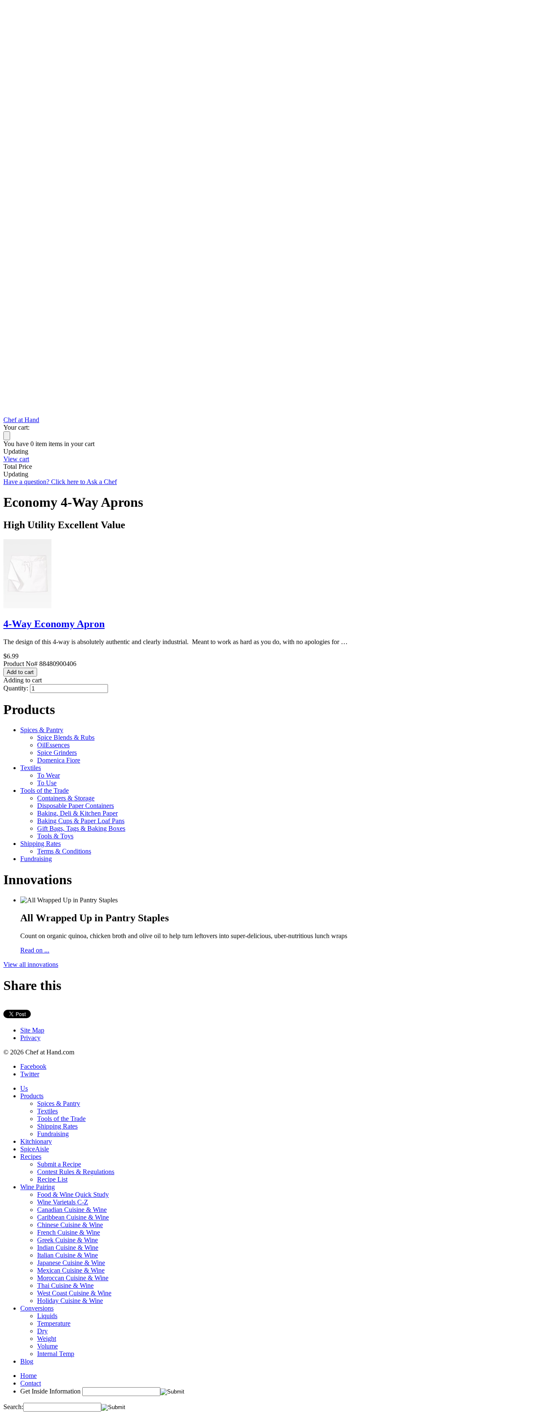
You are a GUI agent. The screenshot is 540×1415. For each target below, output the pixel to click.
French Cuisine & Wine (68, 1232)
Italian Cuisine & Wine (67, 1255)
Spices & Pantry (41, 729)
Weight (46, 1338)
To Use (47, 782)
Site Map (32, 1030)
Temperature (53, 1323)
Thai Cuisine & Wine (65, 1285)
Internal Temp (55, 1353)
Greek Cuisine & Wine (67, 1240)
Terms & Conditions (64, 851)
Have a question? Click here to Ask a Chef (60, 481)
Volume (47, 1346)
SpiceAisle (34, 1149)
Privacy (30, 1037)
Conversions (37, 1308)
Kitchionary (36, 1141)
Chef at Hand (21, 419)
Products (31, 1095)
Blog (26, 1361)
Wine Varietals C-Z (62, 1202)
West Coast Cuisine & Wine (74, 1293)
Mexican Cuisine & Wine (71, 1270)
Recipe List (52, 1179)
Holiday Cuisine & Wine (70, 1300)
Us (24, 1088)
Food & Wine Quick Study (73, 1194)
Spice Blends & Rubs (65, 737)
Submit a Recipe (59, 1164)
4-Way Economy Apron (54, 623)
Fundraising (36, 858)
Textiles (30, 767)
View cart (16, 459)
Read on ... (34, 950)
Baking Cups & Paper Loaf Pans (80, 820)
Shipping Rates (40, 843)
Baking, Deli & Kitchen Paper (77, 813)
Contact (30, 1383)
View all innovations (30, 964)
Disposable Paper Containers (75, 805)
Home (28, 1375)
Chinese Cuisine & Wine (70, 1224)
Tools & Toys (55, 836)
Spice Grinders (57, 752)
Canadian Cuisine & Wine (72, 1209)
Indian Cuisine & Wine (67, 1247)
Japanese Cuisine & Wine (71, 1262)
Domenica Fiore (58, 760)
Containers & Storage (65, 798)
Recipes (30, 1156)
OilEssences (53, 745)
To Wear (48, 775)
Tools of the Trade (44, 790)
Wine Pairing (37, 1186)
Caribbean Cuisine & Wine (73, 1217)
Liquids (47, 1315)
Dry (42, 1331)
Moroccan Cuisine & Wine (72, 1277)
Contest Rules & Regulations (75, 1171)
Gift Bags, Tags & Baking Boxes (81, 828)
